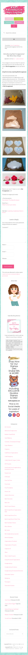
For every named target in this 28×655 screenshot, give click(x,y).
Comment (5, 227)
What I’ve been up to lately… (9, 205)
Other (6, 552)
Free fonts (7, 484)
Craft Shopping (9, 456)
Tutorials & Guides (9, 585)
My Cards (7, 530)
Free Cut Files (8, 480)
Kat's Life (7, 502)
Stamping (7, 578)
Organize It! (8, 548)
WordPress (17, 648)
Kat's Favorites (8, 499)
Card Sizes (8, 600)
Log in (21, 648)
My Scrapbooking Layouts (12, 534)
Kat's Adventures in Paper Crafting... (14, 10)
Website (4, 258)
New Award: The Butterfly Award (10, 200)
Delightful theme (15, 644)
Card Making (8, 438)
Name (4, 244)
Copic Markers (9, 445)
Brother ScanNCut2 (10, 434)
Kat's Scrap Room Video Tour (12, 519)
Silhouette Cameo (9, 574)
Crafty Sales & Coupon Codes (12, 460)
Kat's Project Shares (10, 506)
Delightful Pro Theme (17, 647)
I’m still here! (8, 618)
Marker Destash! (9, 614)
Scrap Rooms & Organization (12, 559)
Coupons (7, 449)
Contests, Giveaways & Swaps (12, 441)
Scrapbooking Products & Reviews (14, 570)
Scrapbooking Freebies (11, 567)
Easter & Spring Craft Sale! (12, 609)
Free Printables (9, 488)
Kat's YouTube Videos (10, 522)
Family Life (8, 473)
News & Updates (9, 537)
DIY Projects (8, 464)
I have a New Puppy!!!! (10, 603)
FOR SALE (7, 476)
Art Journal (8, 427)
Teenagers (7, 582)
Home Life (7, 491)
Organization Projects (10, 545)
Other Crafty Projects (10, 556)
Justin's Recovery (9, 495)
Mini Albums (8, 526)
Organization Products (11, 541)
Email (4, 251)
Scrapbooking (10, 211)
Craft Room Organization (11, 452)
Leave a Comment (19, 58)
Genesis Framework (10, 648)
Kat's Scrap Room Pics (11, 515)
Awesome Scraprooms (11, 430)
